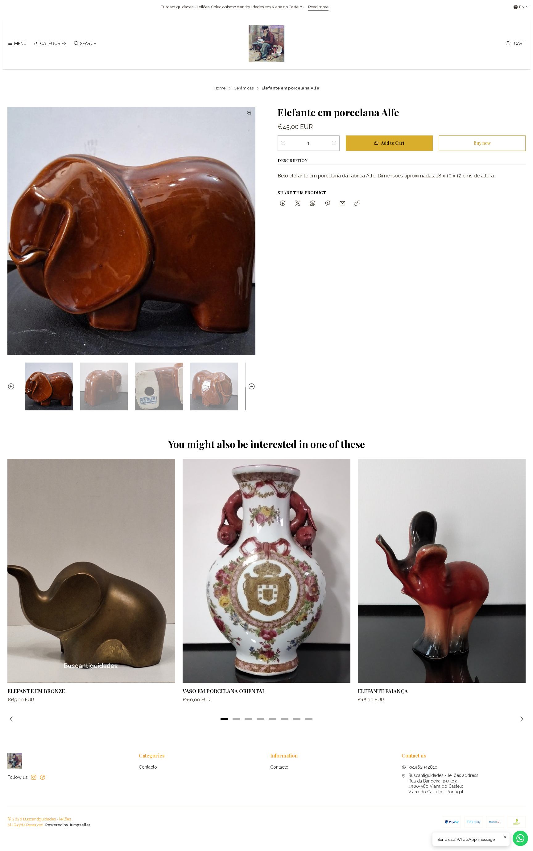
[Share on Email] (342, 203)
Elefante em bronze (36, 690)
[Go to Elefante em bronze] (91, 571)
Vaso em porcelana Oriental (224, 690)
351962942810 (422, 767)
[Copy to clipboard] (357, 203)
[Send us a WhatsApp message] (520, 838)
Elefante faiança (383, 690)
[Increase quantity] (334, 143)
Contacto (148, 767)
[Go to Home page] (266, 43)
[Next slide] (250, 386)
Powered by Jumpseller (67, 825)
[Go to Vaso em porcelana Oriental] (266, 571)
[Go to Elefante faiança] (442, 571)
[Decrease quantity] (283, 143)
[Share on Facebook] (283, 203)
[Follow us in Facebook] (42, 777)
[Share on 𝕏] (297, 203)
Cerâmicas (243, 88)
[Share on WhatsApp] (313, 203)
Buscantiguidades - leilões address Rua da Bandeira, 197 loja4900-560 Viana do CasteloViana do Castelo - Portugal (443, 783)
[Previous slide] (12, 386)
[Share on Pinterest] (327, 203)
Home (219, 88)
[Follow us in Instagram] (34, 777)
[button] (224, 719)
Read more (181, 7)
